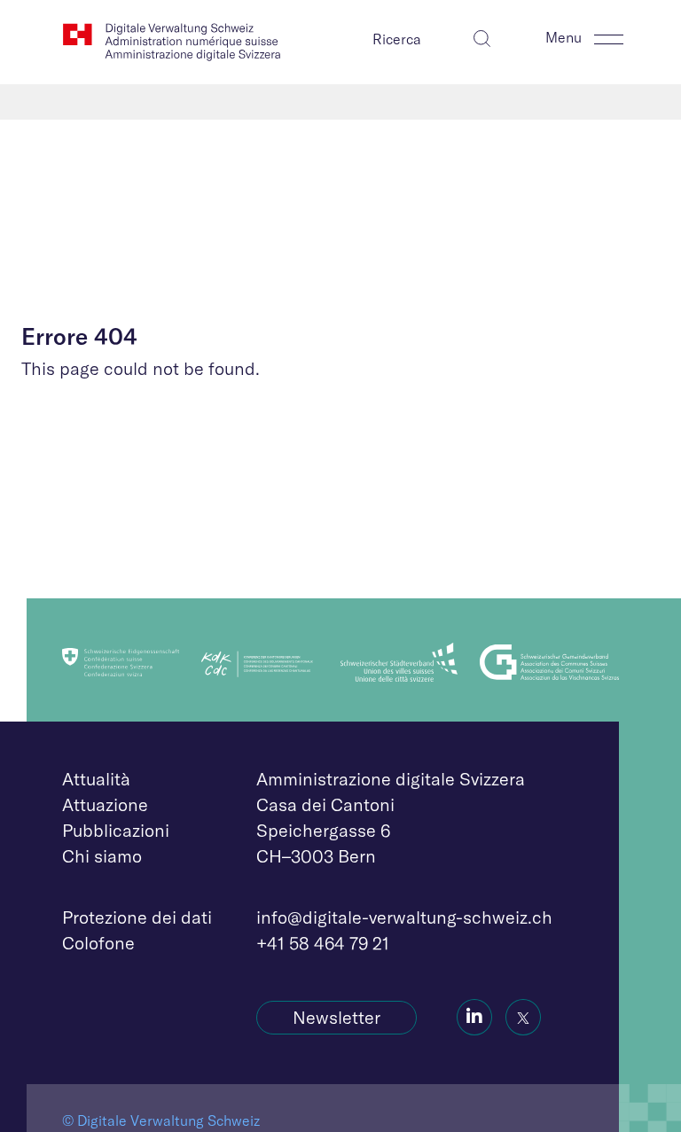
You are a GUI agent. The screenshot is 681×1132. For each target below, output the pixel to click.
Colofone (98, 943)
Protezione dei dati (137, 917)
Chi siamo (102, 856)
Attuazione (105, 804)
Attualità (96, 779)
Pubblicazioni (115, 830)
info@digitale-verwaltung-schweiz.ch (404, 917)
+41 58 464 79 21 (322, 943)
